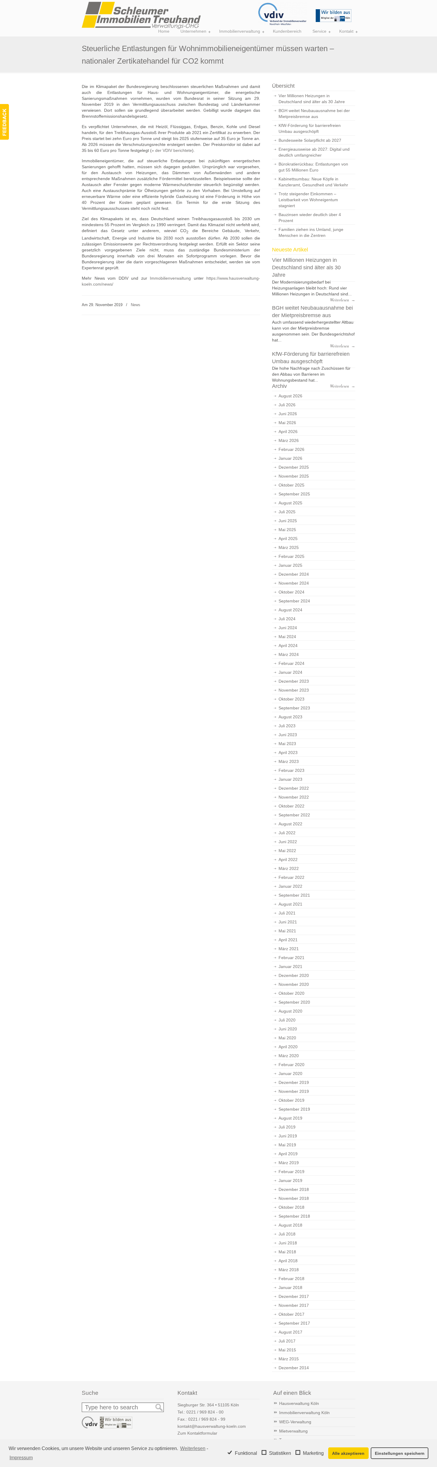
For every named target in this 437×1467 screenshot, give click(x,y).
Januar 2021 (290, 966)
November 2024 (294, 583)
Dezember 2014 (294, 1367)
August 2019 (290, 1118)
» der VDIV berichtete (172, 150)
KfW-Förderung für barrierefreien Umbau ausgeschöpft (310, 128)
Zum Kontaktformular (197, 1433)
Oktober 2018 (291, 1207)
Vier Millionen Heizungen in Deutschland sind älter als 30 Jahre (312, 98)
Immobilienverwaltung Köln (304, 1412)
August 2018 (290, 1225)
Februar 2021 (291, 957)
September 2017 (294, 1323)
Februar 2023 (291, 770)
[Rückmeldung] (4, 122)
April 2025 (288, 538)
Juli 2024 (287, 618)
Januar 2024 (290, 672)
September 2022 (294, 815)
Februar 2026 (291, 449)
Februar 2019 (291, 1171)
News (135, 305)
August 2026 (290, 395)
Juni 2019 (288, 1136)
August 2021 (290, 904)
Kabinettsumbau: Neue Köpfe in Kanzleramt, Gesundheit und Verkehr (313, 182)
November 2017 (294, 1305)
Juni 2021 (288, 922)
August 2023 (290, 716)
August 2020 (290, 1011)
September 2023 (294, 708)
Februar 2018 (291, 1278)
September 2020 (294, 1002)
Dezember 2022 (294, 788)
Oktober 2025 (291, 485)
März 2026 (289, 440)
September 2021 (294, 895)
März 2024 (289, 654)
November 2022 (294, 797)
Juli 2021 (287, 913)
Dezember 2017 (294, 1296)
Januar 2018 (290, 1287)
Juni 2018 (288, 1243)
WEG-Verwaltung (295, 1421)
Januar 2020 (290, 1073)
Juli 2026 (287, 404)
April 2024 (288, 645)
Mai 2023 (287, 743)
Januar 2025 (290, 565)
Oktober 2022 (291, 806)
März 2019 (289, 1162)
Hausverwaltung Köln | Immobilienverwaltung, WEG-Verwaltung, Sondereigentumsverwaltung (141, 15)
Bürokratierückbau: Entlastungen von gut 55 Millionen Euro (313, 167)
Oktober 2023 (291, 699)
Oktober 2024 (291, 592)
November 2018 (294, 1198)
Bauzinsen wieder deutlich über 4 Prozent (310, 217)
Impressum (21, 1457)
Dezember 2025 (294, 467)
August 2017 (290, 1332)
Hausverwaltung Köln (299, 1403)
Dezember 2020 (294, 975)
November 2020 (294, 984)
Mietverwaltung (293, 1431)
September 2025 (294, 494)
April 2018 (288, 1260)
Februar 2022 (291, 877)
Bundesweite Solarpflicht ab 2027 (310, 140)
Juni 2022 (288, 841)
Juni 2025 (288, 520)
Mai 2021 (287, 930)
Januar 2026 (290, 458)
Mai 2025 (287, 529)
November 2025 (294, 476)
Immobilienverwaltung (170, 278)
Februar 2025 (291, 556)
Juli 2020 (287, 1020)
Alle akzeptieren (348, 1453)
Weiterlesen (192, 1448)
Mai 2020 (287, 1037)
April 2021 (288, 939)
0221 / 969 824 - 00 (205, 1412)
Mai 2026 (287, 422)
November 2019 (294, 1091)
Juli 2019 (287, 1127)
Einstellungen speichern (400, 1453)
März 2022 (289, 868)
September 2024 (294, 601)
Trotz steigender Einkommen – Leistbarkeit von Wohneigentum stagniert (308, 199)
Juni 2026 (288, 413)
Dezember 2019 (294, 1082)
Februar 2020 (291, 1064)
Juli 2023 (287, 725)
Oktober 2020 (291, 993)
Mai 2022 (287, 850)
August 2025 (290, 502)
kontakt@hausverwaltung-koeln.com (211, 1426)
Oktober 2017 (291, 1314)
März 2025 (289, 547)
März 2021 (289, 948)
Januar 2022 (290, 886)
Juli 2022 (287, 832)
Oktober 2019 (291, 1100)
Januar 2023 (290, 779)
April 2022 (288, 859)
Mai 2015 (287, 1350)
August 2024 (290, 609)
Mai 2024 (287, 636)
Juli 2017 (287, 1341)
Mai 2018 (287, 1251)
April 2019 (288, 1153)
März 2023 (289, 761)
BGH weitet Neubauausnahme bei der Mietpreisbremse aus (314, 113)
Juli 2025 (287, 511)
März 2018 (289, 1269)
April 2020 (288, 1046)
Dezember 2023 (294, 681)
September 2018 (294, 1216)
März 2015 (289, 1358)
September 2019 (294, 1109)
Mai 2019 (287, 1144)
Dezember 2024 (294, 574)
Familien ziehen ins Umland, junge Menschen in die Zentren (311, 232)
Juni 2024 (288, 627)
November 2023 (294, 690)
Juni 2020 (288, 1029)
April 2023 (288, 752)
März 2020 (289, 1055)
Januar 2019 (290, 1180)
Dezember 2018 (294, 1189)
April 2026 (288, 431)
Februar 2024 (291, 663)
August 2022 (290, 823)
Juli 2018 (287, 1234)
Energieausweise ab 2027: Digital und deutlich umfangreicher (314, 152)
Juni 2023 (288, 734)
